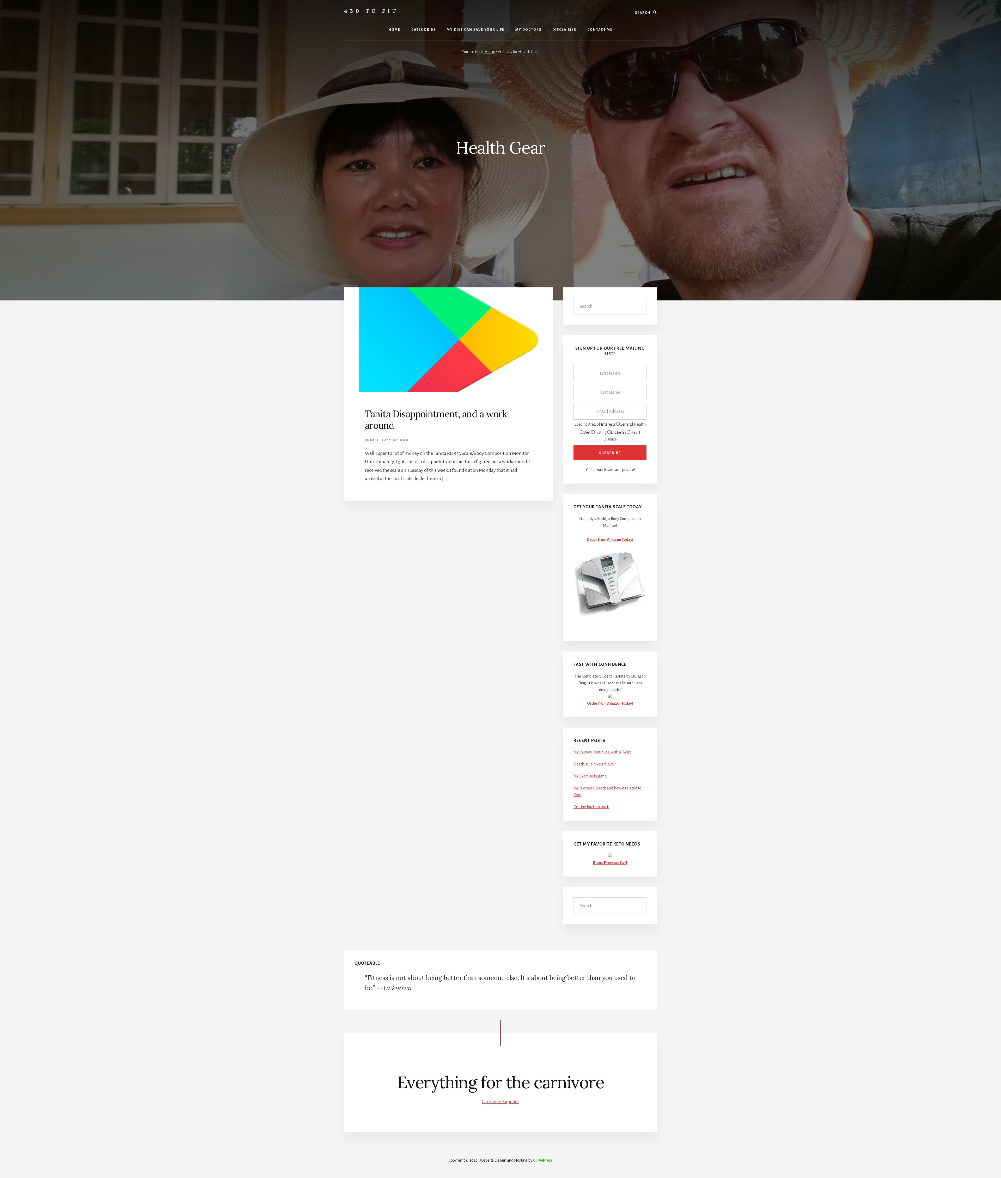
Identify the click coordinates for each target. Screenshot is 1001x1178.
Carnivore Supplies (500, 1101)
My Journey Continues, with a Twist (602, 752)
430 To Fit (371, 11)
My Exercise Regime (590, 776)
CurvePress (543, 1160)
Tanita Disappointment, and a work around (436, 419)
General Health (633, 424)
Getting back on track (591, 807)
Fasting (601, 432)
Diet (586, 432)
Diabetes (618, 432)
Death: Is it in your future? (594, 764)
